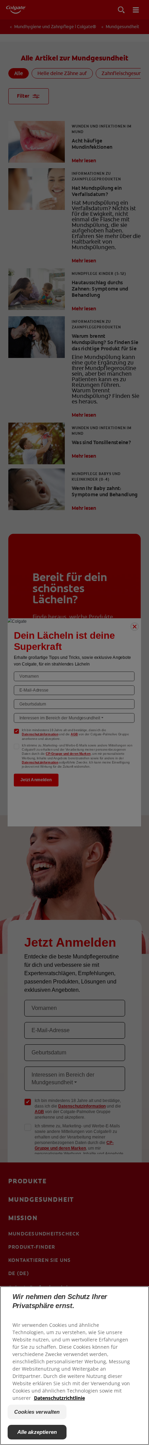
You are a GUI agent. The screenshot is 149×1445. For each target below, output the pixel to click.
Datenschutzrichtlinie (59, 1398)
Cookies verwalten (37, 1412)
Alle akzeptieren (37, 1432)
